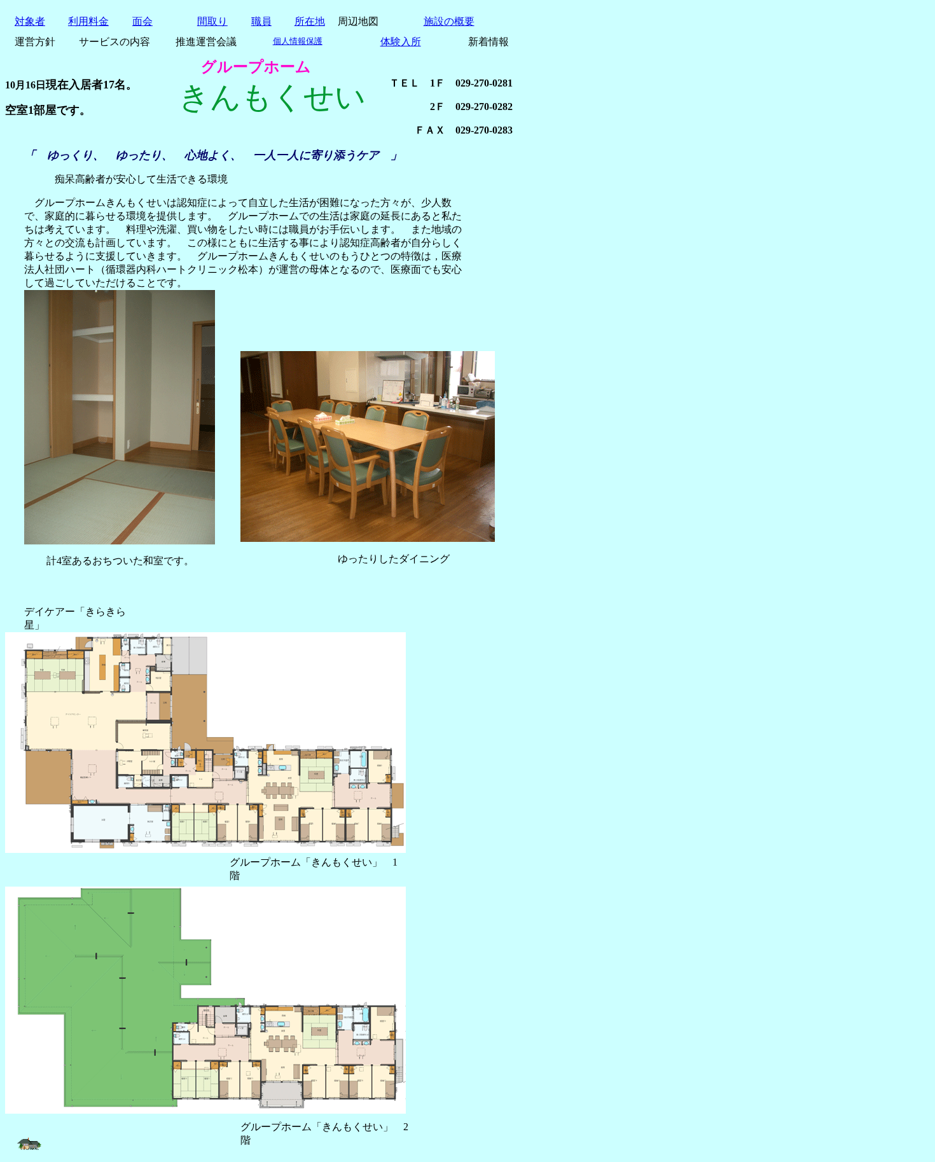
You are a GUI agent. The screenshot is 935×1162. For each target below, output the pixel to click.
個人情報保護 (297, 41)
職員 (261, 21)
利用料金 (88, 21)
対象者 (30, 21)
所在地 (309, 21)
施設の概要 (449, 21)
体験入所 (400, 41)
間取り (212, 21)
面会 (142, 21)
